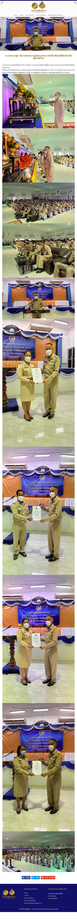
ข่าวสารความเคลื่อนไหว (29, 15)
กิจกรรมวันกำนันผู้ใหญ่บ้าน (41, 15)
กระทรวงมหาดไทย (52, 898)
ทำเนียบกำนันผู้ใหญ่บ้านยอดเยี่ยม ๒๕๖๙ (55, 15)
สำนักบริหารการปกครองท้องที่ (55, 893)
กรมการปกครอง (52, 896)
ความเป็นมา (21, 15)
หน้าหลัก (15, 15)
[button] (26, 877)
